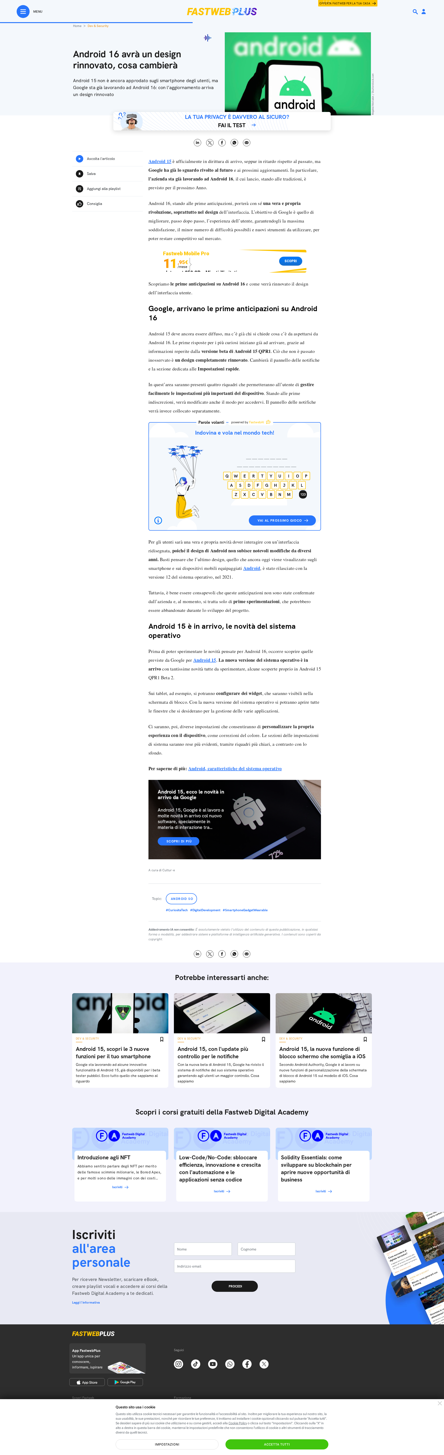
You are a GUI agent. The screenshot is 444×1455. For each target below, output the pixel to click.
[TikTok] (195, 1364)
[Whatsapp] (229, 1364)
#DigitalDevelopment (205, 910)
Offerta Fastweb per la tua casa (344, 3)
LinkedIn (197, 143)
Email (246, 143)
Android (251, 568)
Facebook (222, 143)
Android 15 (159, 161)
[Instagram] (178, 1364)
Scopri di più (179, 841)
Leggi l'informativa (86, 1302)
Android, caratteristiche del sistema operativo (235, 768)
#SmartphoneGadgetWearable (245, 910)
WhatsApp (234, 143)
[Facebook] (247, 1364)
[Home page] (222, 11)
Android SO (182, 899)
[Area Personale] (423, 12)
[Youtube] (212, 1364)
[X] (264, 1364)
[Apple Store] (87, 1382)
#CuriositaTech (177, 910)
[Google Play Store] (125, 1382)
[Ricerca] (416, 11)
